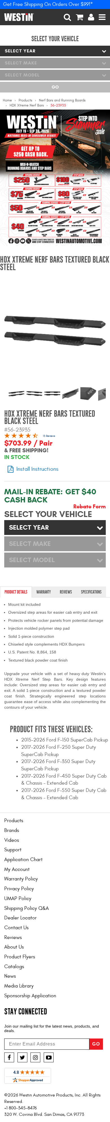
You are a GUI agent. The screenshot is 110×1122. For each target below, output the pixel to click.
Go (55, 87)
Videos (11, 840)
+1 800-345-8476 (20, 1108)
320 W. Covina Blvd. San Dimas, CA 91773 (44, 1114)
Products (25, 100)
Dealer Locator (20, 918)
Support (12, 850)
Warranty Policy (21, 879)
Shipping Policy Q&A (26, 908)
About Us (14, 947)
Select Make (21, 63)
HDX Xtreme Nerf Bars (27, 105)
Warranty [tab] (43, 592)
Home (7, 100)
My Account (17, 869)
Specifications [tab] (91, 592)
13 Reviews (49, 436)
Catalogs (14, 967)
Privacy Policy (19, 889)
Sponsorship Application (30, 996)
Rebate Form (89, 506)
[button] (67, 17)
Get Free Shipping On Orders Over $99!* (48, 4)
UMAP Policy (17, 898)
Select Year (20, 51)
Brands (11, 830)
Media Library (19, 986)
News (10, 976)
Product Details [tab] (16, 592)
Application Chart (23, 860)
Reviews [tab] (66, 592)
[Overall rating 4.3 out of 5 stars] (21, 436)
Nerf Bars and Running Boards (62, 100)
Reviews (13, 937)
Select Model (22, 75)
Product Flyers (19, 957)
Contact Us (16, 928)
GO (96, 1044)
